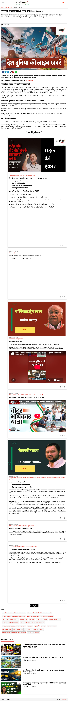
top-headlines (24, 619)
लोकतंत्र (43, 626)
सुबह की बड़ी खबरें (6, 629)
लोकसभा (30, 626)
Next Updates (34, 606)
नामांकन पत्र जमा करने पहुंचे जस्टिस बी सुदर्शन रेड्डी (21, 525)
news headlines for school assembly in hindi (13, 616)
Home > (3, 7)
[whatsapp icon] (16, 71)
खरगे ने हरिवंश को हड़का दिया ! (16, 339)
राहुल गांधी (36, 626)
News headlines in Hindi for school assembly (40, 612)
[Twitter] (62, 245)
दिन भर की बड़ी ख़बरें (18, 629)
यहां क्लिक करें (29, 80)
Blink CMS (64, 699)
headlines (32, 619)
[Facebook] (60, 245)
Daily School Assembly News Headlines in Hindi (40, 616)
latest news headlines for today (10, 619)
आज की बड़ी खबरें (52, 626)
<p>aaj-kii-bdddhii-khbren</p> (10, 622)
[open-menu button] (3, 2)
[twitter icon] (6, 71)
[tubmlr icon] (11, 71)
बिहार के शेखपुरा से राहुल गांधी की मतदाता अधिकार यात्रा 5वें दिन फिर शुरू (26, 394)
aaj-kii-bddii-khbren (54, 619)
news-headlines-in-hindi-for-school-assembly (14, 612)
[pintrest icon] (13, 71)
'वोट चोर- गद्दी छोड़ (13, 253)
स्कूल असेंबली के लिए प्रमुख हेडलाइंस (34, 629)
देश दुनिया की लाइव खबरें (34, 632)
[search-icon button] (63, 3)
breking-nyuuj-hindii (42, 619)
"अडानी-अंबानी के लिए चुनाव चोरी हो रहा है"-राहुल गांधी (22, 175)
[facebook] (3, 71)
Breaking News (9, 7)
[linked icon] (8, 71)
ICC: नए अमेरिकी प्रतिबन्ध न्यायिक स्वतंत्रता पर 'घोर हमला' (23, 546)
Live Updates (33, 132)
